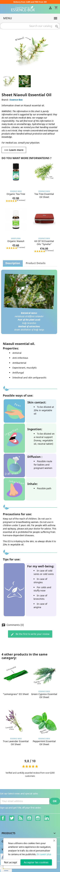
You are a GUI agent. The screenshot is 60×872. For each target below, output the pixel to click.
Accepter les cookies (36, 862)
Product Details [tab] (35, 263)
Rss (20, 818)
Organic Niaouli (15, 241)
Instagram (37, 818)
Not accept (10, 862)
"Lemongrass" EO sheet (16, 694)
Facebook (2, 818)
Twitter (11, 818)
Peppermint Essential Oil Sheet (44, 743)
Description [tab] (12, 263)
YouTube (29, 818)
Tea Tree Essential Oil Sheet (44, 195)
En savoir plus (44, 854)
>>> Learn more (13, 150)
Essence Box (16, 99)
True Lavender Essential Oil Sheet (16, 743)
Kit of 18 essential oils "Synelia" (44, 243)
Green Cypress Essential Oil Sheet (44, 696)
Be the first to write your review (32, 633)
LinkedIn (46, 818)
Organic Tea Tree (16, 193)
